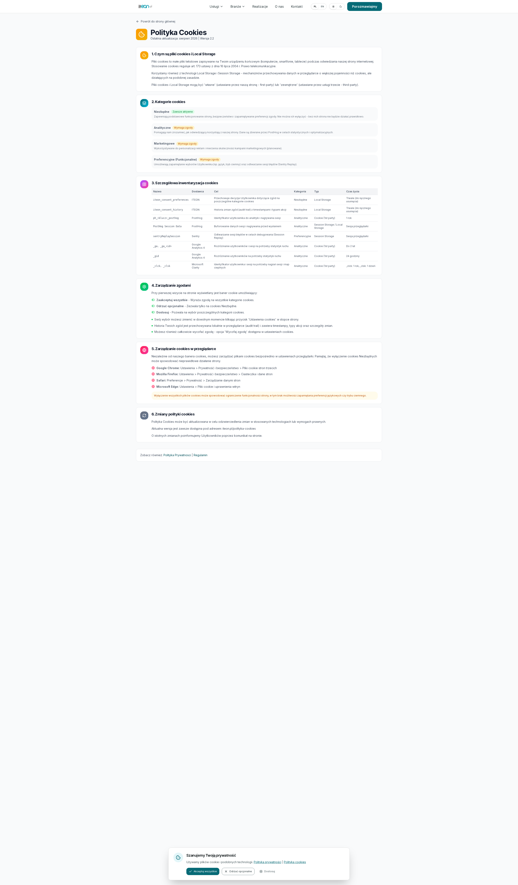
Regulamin (200, 455)
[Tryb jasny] (333, 6)
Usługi (214, 6)
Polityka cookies (295, 862)
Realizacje (260, 6)
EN (322, 6)
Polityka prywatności (267, 862)
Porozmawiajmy (364, 6)
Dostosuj (269, 871)
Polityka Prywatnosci (177, 455)
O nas (279, 6)
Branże (235, 6)
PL (315, 6)
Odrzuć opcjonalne (240, 871)
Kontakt (297, 6)
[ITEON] (145, 6)
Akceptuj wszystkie (205, 871)
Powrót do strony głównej (158, 21)
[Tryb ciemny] (340, 6)
